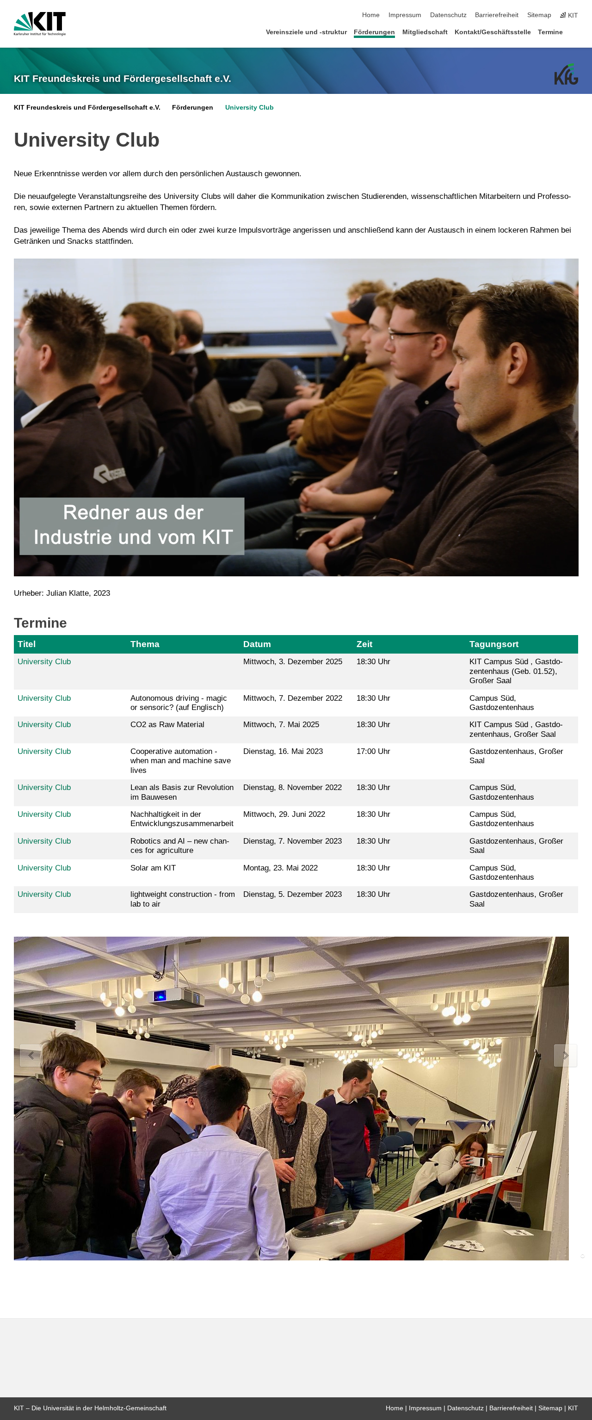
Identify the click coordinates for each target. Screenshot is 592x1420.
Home (371, 15)
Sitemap (539, 15)
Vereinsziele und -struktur (306, 32)
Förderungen (374, 32)
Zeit (364, 644)
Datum (257, 644)
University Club (249, 107)
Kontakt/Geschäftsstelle (493, 32)
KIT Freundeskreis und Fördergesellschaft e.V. (122, 78)
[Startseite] (575, 32)
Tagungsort (493, 644)
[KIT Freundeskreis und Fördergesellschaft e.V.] (566, 74)
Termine (550, 32)
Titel (27, 644)
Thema (145, 644)
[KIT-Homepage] (40, 24)
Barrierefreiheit (496, 15)
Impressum (404, 15)
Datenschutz (448, 15)
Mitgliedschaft (425, 32)
